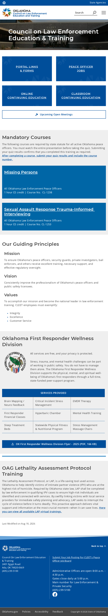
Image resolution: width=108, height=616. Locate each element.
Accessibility (41, 611)
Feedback (58, 611)
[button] (54, 114)
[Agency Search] (94, 12)
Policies (26, 611)
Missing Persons (21, 172)
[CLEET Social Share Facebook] (54, 594)
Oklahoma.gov (10, 611)
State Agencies (98, 2)
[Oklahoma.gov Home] (4, 2)
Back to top (97, 546)
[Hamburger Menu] (104, 12)
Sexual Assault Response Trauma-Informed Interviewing (49, 211)
